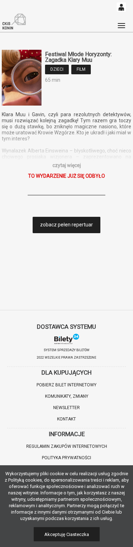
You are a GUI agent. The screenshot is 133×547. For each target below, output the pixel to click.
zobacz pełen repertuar (66, 224)
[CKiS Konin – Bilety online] (14, 21)
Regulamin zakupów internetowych (66, 446)
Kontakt (66, 419)
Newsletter (66, 407)
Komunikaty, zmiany (66, 396)
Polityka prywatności (66, 457)
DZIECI (56, 69)
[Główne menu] (121, 22)
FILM (81, 69)
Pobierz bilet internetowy (66, 384)
